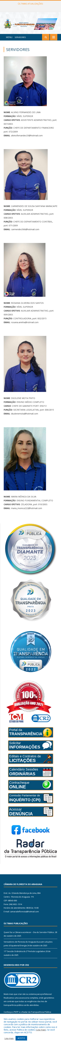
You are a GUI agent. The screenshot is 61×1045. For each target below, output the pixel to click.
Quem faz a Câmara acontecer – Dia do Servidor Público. (29, 932)
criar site (22, 994)
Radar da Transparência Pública (36, 1012)
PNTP (16, 1012)
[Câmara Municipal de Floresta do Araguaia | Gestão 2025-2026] (30, 23)
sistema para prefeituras (40, 994)
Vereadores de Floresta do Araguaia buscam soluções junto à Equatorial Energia (31, 7)
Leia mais (40, 1029)
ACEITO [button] (21, 1038)
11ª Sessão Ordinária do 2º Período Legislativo (24, 951)
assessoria (24, 997)
